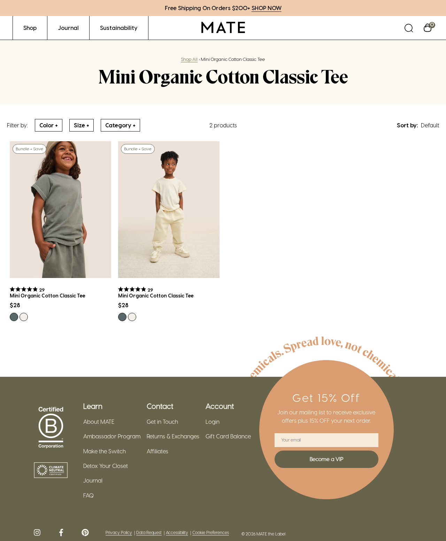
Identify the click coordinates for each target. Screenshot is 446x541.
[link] (30, 27)
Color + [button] (48, 125)
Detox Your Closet (105, 466)
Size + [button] (81, 125)
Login (213, 422)
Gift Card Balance (228, 436)
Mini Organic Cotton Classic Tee (47, 296)
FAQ (88, 495)
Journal (92, 480)
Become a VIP (326, 459)
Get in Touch (162, 422)
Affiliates (157, 451)
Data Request (149, 532)
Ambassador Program (111, 436)
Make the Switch (104, 451)
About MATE (98, 422)
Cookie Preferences (210, 532)
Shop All (189, 59)
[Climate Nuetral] (50, 470)
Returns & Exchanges (173, 436)
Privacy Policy (119, 532)
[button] (409, 27)
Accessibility (177, 532)
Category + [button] (120, 125)
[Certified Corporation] (50, 428)
